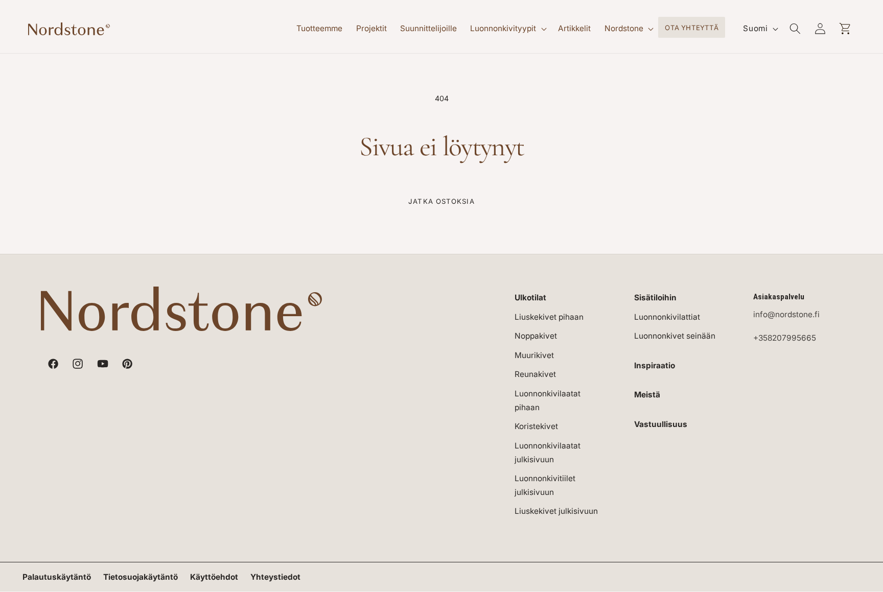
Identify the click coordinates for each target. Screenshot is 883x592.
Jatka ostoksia (441, 201)
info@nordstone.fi (786, 314)
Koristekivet (536, 426)
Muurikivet (534, 355)
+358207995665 (784, 338)
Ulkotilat (530, 297)
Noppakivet (536, 336)
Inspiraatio (654, 365)
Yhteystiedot (275, 577)
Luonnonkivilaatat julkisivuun (547, 452)
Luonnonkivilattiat (667, 317)
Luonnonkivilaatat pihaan (547, 400)
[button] (507, 28)
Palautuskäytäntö (56, 577)
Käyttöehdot (214, 577)
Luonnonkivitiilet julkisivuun (545, 485)
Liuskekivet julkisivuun (556, 511)
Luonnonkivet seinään (674, 336)
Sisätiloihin (655, 297)
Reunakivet (535, 374)
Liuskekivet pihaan (549, 317)
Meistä (647, 394)
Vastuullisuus (660, 424)
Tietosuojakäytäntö (140, 577)
